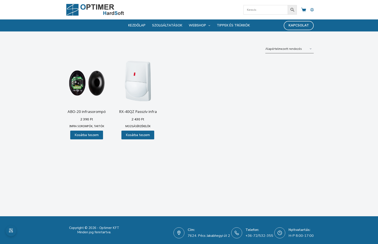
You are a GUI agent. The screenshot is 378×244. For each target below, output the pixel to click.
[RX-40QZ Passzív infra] (138, 81)
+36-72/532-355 (259, 235)
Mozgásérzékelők (137, 126)
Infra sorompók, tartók (86, 126)
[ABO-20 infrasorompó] (86, 81)
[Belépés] (312, 9)
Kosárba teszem (87, 135)
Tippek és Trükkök (233, 25)
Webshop (197, 25)
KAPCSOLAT (299, 25)
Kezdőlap (136, 25)
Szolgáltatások (167, 25)
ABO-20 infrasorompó (87, 111)
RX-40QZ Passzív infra (138, 111)
